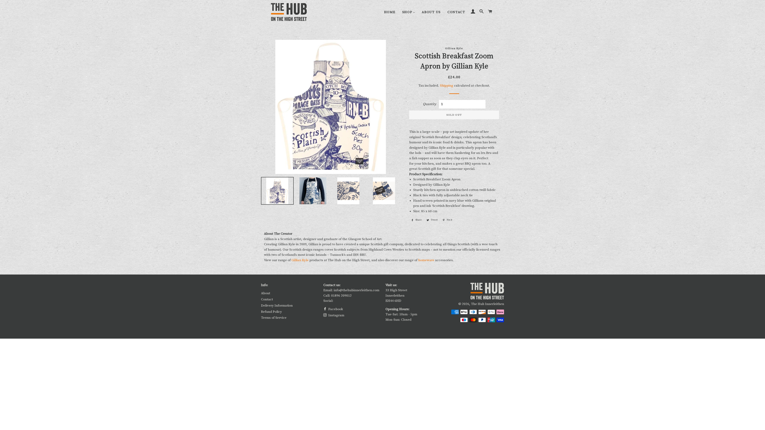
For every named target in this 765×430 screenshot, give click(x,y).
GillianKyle (300, 260)
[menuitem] (390, 12)
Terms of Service (273, 318)
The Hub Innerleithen (487, 304)
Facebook (335, 309)
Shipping (446, 85)
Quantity (429, 104)
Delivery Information (277, 305)
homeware (426, 260)
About (265, 293)
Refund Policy (271, 312)
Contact (267, 299)
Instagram (336, 315)
